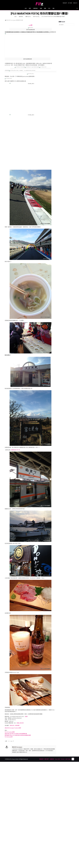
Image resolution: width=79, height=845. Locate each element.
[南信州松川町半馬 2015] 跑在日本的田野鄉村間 (16, 733)
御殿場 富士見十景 (15, 450)
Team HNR (57, 759)
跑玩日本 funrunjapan (11, 20)
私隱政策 (52, 759)
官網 (26, 716)
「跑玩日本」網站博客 (14, 725)
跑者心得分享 (20, 723)
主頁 (15, 16)
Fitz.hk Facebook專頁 (10, 732)
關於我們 (47, 759)
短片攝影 (70, 3)
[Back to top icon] (73, 759)
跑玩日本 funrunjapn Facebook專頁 (13, 728)
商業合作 (75, 3)
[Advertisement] (66, 45)
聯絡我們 (65, 3)
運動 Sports (28, 16)
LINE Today (67, 759)
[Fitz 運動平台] (39, 3)
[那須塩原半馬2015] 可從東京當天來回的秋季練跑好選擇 (18, 735)
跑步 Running (36, 16)
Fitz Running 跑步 (9, 736)
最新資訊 (21, 16)
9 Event (62, 759)
